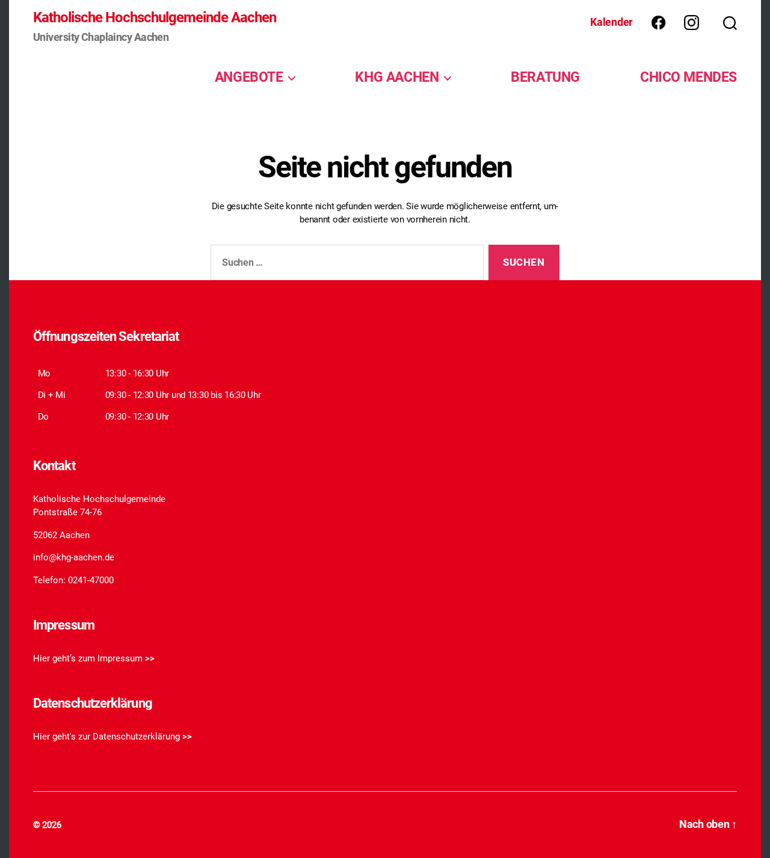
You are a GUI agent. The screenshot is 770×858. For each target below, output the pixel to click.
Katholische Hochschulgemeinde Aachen (154, 17)
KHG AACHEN (397, 77)
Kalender (611, 22)
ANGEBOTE (249, 77)
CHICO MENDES (688, 77)
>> (150, 658)
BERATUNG (545, 77)
